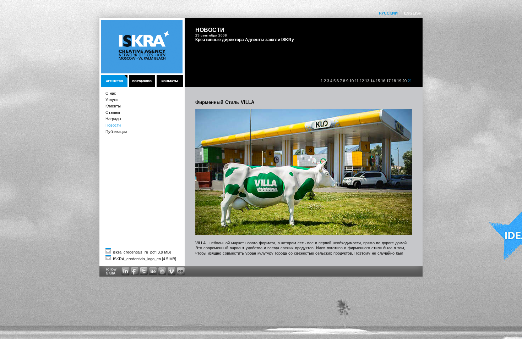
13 (367, 81)
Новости (113, 125)
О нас (110, 93)
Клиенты (113, 106)
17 (388, 81)
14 (372, 81)
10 (351, 81)
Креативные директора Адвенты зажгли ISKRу (244, 39)
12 (362, 81)
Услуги (111, 100)
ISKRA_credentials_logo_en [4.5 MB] (144, 259)
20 (404, 81)
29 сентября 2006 (211, 35)
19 (399, 81)
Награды (113, 119)
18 (394, 81)
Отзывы (112, 112)
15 (378, 81)
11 (357, 81)
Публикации (116, 131)
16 (383, 81)
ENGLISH (413, 13)
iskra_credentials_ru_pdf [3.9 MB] (141, 252)
